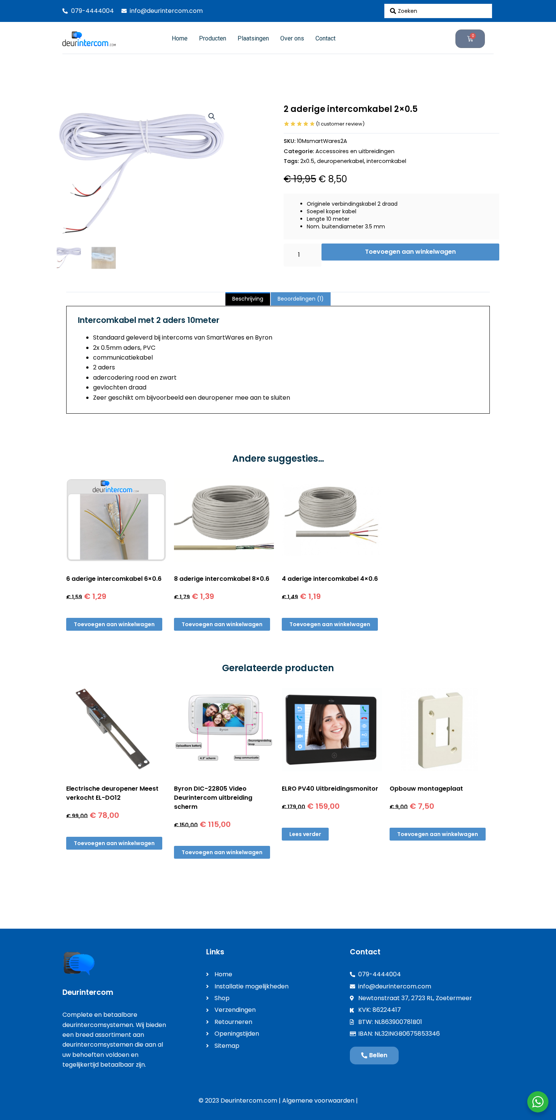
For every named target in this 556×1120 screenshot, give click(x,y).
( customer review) (340, 123)
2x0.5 (307, 161)
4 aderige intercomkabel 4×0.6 (330, 578)
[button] (212, 116)
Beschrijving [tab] (247, 298)
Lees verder (305, 834)
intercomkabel (386, 161)
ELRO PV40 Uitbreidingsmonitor (330, 788)
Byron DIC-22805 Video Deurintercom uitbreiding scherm (213, 797)
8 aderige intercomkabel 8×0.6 (221, 578)
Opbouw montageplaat (426, 788)
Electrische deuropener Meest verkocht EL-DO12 (112, 793)
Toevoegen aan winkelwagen (410, 251)
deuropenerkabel (340, 161)
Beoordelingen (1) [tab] (301, 298)
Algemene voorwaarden (318, 1100)
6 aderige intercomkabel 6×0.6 (114, 578)
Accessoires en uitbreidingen (354, 151)
